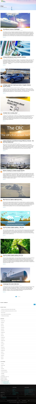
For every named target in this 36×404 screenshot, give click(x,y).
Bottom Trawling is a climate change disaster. (14, 170)
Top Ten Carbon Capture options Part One (13, 255)
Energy (13, 390)
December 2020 (3, 337)
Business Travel (3, 365)
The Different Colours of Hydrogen (11, 29)
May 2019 (2, 345)
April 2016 (2, 358)
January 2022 (2, 330)
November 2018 (3, 350)
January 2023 (2, 327)
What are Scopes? (3, 312)
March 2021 (2, 335)
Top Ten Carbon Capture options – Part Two (13, 227)
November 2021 (3, 332)
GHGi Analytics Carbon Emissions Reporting (11, 400)
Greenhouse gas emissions (13, 30)
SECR (18, 0)
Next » (19, 296)
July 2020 (2, 342)
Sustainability (18, 30)
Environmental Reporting (4, 370)
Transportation (12, 58)
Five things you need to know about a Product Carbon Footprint (8, 309)
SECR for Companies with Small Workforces (6, 314)
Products (16, 0)
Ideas (25, 0)
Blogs (28, 0)
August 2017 (2, 355)
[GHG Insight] (3, 1)
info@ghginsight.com (6, 383)
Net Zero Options (22, 0)
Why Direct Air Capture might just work (12, 199)
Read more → (4, 150)
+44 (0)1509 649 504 (3, 397)
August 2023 (2, 322)
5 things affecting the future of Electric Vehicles (14, 57)
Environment (9, 30)
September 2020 (3, 340)
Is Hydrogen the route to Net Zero (11, 284)
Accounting (2, 363)
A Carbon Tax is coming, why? (10, 113)
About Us (35, 0)
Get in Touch (31, 0)
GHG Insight (13, 0)
